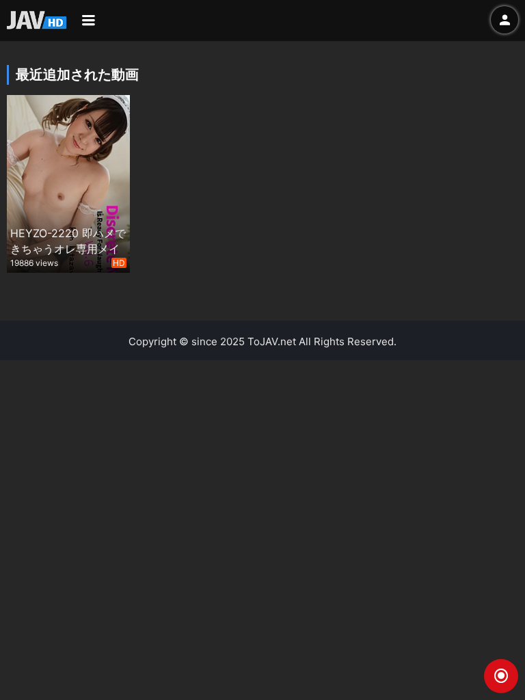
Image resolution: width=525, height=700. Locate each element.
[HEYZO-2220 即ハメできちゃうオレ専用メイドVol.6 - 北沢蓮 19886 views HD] (68, 182)
